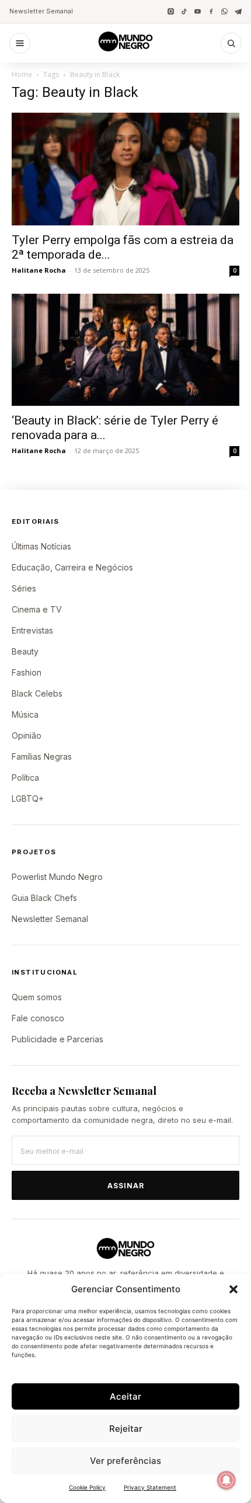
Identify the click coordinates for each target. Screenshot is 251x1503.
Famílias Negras (42, 756)
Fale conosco (38, 1018)
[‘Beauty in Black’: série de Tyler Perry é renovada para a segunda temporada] (125, 350)
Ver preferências (125, 1460)
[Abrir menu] (19, 43)
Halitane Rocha (39, 270)
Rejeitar (125, 1428)
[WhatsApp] (224, 11)
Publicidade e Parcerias (57, 1039)
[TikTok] (184, 11)
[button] (233, 1289)
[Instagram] (171, 11)
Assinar (125, 1185)
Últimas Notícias (41, 546)
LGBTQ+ (28, 798)
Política (25, 777)
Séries (24, 588)
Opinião (26, 735)
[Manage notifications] (226, 1480)
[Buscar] (231, 43)
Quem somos (37, 997)
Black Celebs (37, 693)
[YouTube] (197, 11)
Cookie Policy (87, 1487)
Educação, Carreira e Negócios (72, 567)
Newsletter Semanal (41, 11)
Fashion (26, 672)
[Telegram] (238, 11)
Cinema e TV (37, 609)
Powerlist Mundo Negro (57, 877)
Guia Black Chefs (44, 898)
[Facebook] (211, 11)
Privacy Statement (150, 1487)
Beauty (25, 651)
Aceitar (125, 1396)
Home (22, 74)
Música (25, 714)
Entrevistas (32, 630)
